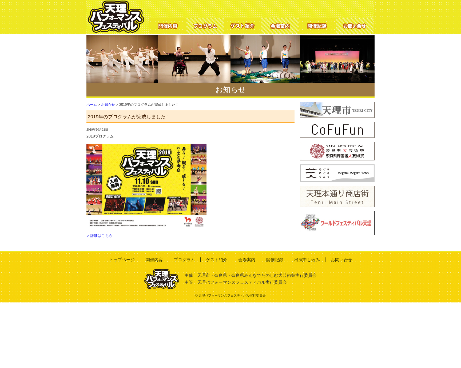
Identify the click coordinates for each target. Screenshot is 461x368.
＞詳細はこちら (99, 235)
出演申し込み (307, 259)
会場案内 (246, 259)
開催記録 (274, 259)
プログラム (184, 259)
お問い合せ (341, 259)
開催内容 (154, 259)
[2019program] (146, 147)
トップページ (122, 259)
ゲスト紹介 (216, 259)
